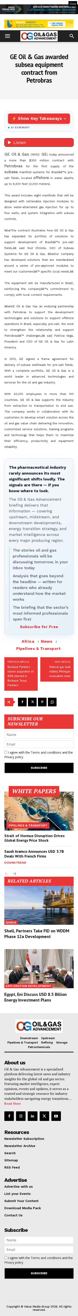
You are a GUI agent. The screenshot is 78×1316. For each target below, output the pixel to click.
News (46, 641)
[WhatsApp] (52, 702)
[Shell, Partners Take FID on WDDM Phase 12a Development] (39, 905)
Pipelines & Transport (38, 648)
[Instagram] (21, 1116)
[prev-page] (7, 874)
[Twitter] (32, 702)
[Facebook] (22, 702)
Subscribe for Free (39, 626)
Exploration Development (28, 986)
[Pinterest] (42, 702)
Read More (12, 1103)
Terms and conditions (46, 752)
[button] (7, 36)
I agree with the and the (38, 754)
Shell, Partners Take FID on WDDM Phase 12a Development (36, 933)
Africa (28, 641)
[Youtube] (56, 1116)
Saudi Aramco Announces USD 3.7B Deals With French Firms (34, 854)
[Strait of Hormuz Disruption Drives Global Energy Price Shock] (39, 811)
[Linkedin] (32, 1116)
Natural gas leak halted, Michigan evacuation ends (59, 671)
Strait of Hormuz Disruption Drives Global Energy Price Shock (34, 838)
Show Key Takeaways (40, 118)
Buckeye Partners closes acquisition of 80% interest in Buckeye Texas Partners (21, 676)
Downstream (15, 862)
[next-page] (14, 874)
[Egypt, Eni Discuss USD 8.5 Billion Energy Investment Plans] (39, 968)
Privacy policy (13, 757)
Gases (11, 922)
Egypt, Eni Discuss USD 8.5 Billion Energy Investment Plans (35, 997)
